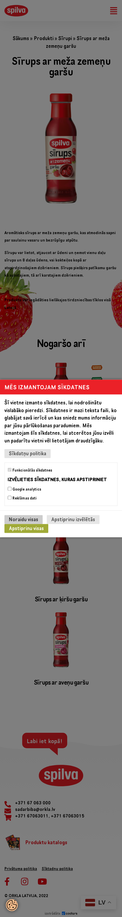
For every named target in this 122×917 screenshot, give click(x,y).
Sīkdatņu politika (27, 453)
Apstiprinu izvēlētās (73, 519)
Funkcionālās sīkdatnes (32, 470)
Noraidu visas (23, 519)
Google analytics (26, 489)
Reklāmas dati (24, 498)
